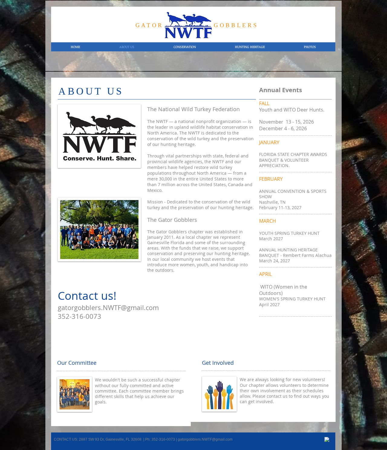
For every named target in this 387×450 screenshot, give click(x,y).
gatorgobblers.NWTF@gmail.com (108, 307)
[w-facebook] (327, 439)
